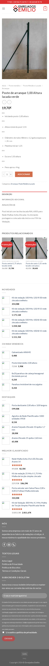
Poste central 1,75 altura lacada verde (12, 264)
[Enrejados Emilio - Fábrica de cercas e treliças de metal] (24, 8)
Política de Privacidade (12, 564)
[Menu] (3, 8)
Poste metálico (15, 86)
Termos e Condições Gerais (14, 571)
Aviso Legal (7, 561)
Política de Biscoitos (11, 567)
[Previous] (2, 255)
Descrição (7, 194)
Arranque (5, 88)
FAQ (24, 658)
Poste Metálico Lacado (32, 86)
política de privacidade (27, 632)
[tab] (24, 194)
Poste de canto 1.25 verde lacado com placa (36, 264)
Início (4, 86)
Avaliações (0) (8, 205)
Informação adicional (13, 199)
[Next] (47, 255)
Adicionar (24, 174)
